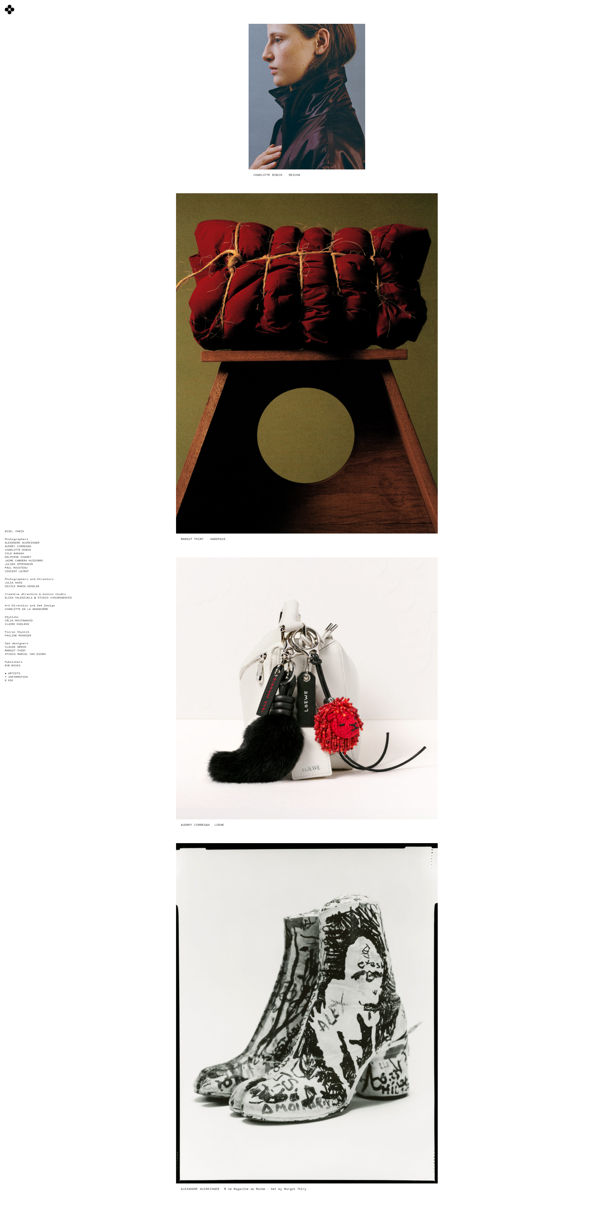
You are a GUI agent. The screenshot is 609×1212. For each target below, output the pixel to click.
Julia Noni (13, 582)
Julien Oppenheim (19, 564)
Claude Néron (15, 646)
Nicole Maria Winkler (22, 586)
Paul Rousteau (16, 567)
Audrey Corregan (18, 546)
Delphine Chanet (18, 557)
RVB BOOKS (12, 665)
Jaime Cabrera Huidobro (24, 560)
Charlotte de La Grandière (26, 609)
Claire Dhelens (17, 624)
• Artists (12, 673)
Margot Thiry (15, 650)
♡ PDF (9, 680)
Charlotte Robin (18, 549)
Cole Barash (14, 553)
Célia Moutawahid (19, 620)
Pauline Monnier (18, 635)
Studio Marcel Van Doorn (25, 654)
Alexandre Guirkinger (22, 542)
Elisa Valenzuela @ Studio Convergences (38, 597)
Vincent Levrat (17, 571)
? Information (16, 676)
